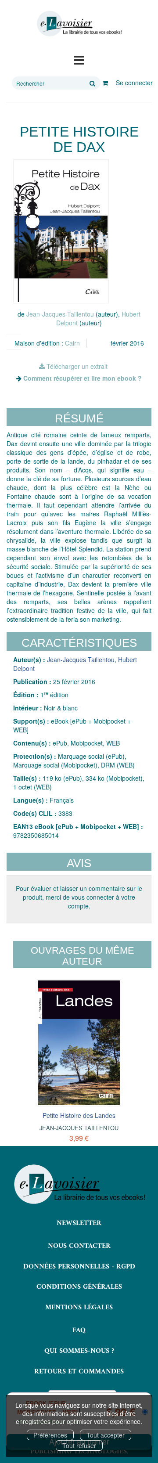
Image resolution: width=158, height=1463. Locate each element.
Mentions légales (79, 1307)
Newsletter (79, 1223)
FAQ (79, 1330)
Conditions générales (79, 1287)
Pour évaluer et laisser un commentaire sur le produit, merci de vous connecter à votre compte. (79, 897)
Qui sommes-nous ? (79, 1351)
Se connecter (134, 82)
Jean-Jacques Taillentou (60, 314)
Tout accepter (105, 1435)
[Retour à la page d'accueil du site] (79, 23)
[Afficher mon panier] (105, 82)
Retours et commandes (79, 1372)
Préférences (50, 1435)
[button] (61, 231)
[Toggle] (79, 59)
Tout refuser (79, 1445)
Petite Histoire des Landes (79, 1115)
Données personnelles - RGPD (79, 1267)
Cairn (72, 343)
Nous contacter (79, 1246)
